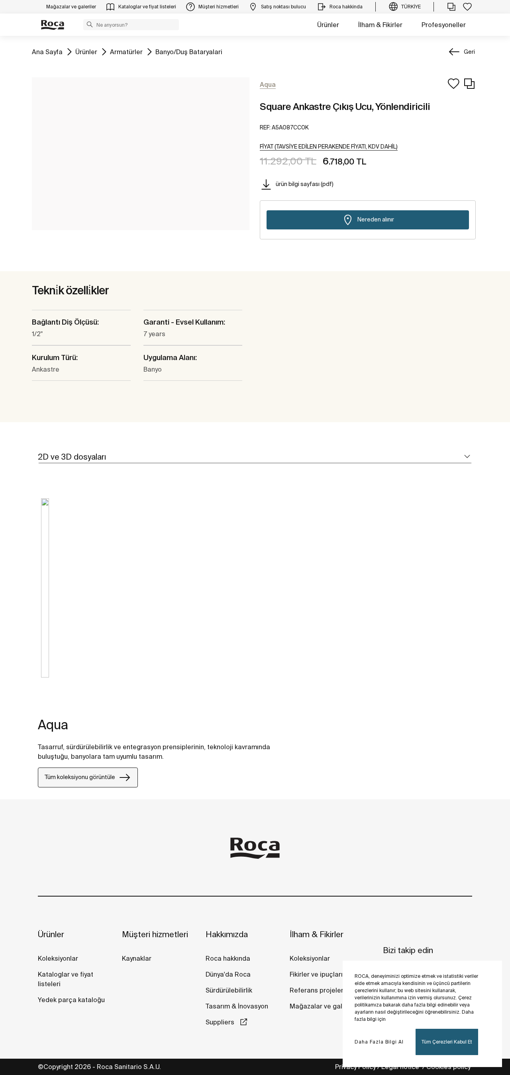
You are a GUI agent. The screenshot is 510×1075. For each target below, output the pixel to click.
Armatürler (126, 51)
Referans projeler (316, 990)
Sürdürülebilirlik (229, 990)
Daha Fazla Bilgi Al (379, 1041)
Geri (469, 52)
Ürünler (328, 24)
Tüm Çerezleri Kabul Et (447, 1041)
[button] (90, 24)
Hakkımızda (227, 934)
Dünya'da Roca (228, 974)
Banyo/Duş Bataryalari (188, 51)
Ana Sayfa (47, 51)
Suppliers (221, 1022)
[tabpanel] (45, 593)
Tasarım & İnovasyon (237, 1006)
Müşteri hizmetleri (155, 934)
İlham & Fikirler (380, 24)
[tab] (255, 457)
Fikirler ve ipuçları (316, 974)
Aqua (53, 724)
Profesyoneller (444, 24)
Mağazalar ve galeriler (324, 1006)
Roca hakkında (228, 958)
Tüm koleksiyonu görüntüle (80, 777)
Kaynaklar (136, 958)
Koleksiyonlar (58, 958)
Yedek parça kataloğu (71, 999)
